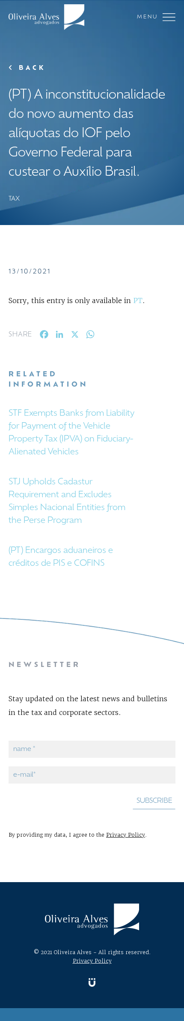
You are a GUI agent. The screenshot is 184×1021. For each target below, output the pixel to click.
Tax (14, 199)
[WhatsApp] (90, 336)
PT (137, 300)
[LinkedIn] (59, 336)
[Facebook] (44, 336)
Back (30, 68)
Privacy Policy (125, 835)
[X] (74, 336)
